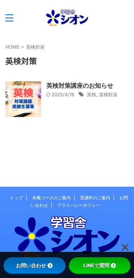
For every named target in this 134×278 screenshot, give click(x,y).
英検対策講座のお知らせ (79, 85)
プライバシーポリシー (78, 205)
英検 (91, 94)
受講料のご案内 (95, 197)
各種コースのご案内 (51, 197)
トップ (16, 197)
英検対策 (108, 94)
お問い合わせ (31, 265)
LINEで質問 (96, 265)
